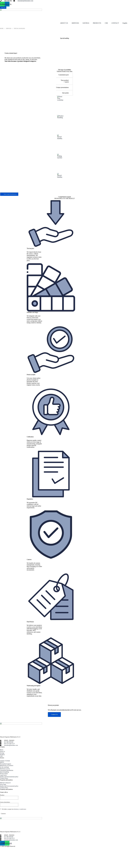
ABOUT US (64, 23)
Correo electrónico (5, 802)
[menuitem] (125, 23)
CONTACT (115, 23)
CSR (106, 23)
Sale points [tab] (65, 93)
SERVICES (75, 23)
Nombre (2, 795)
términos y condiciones (20, 809)
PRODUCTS (97, 23)
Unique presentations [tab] (62, 87)
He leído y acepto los (14, 809)
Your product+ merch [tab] (65, 81)
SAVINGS (86, 23)
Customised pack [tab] (63, 75)
